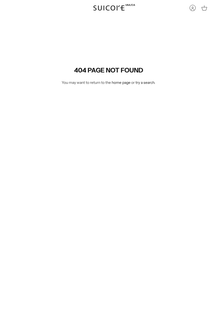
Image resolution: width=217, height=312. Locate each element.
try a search (144, 82)
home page (121, 82)
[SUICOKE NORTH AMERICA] (108, 8)
